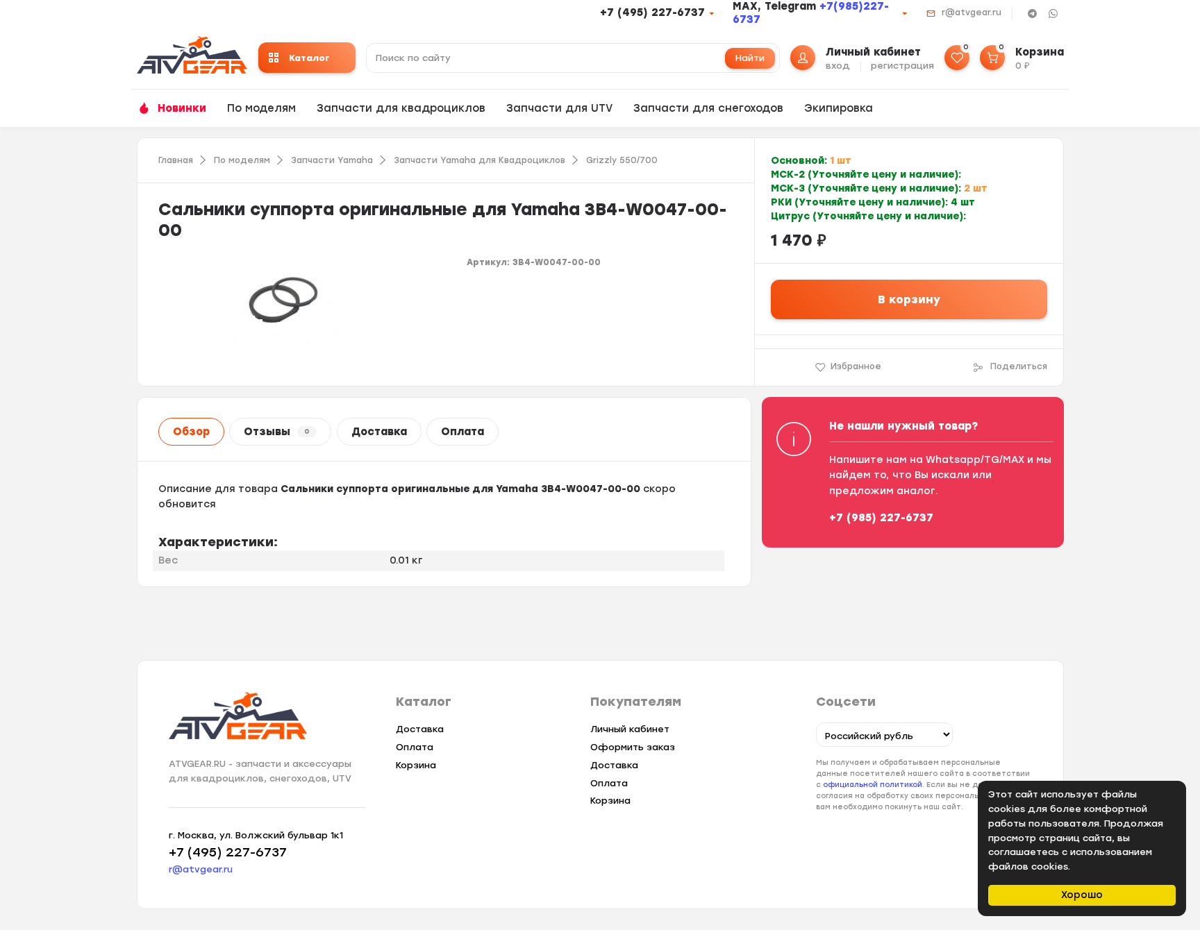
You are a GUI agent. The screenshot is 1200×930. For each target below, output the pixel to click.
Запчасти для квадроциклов (401, 108)
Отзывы (277, 431)
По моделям (261, 108)
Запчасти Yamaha (332, 160)
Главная (175, 160)
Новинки (182, 108)
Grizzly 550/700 (622, 160)
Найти (750, 58)
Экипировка (838, 108)
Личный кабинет (629, 729)
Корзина (416, 765)
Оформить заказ (632, 747)
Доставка (379, 431)
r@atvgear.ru (971, 12)
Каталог (309, 58)
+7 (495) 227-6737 (652, 12)
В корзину (909, 299)
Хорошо (1082, 895)
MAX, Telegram (776, 6)
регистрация (902, 65)
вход (838, 65)
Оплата (462, 431)
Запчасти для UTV (559, 108)
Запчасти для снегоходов (708, 108)
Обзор (191, 431)
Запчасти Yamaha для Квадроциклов (479, 160)
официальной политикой (872, 784)
